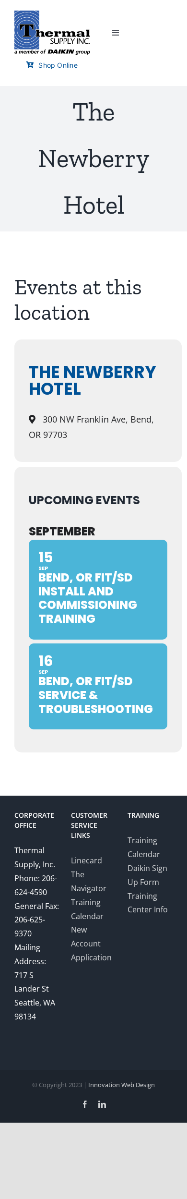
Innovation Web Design (121, 1084)
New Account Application (91, 943)
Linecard (86, 860)
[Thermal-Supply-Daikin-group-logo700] (52, 14)
